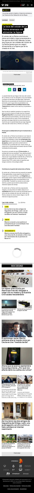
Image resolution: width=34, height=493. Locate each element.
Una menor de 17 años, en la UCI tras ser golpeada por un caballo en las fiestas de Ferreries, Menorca (24, 387)
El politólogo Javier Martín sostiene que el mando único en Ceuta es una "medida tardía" (16, 340)
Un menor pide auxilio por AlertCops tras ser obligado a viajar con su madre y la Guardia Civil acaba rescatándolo (16, 292)
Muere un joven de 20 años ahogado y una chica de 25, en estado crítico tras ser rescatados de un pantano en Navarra (17, 235)
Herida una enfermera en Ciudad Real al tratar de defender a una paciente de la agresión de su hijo (24, 446)
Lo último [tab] (21, 202)
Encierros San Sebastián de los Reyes (11, 1)
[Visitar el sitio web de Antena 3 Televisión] (6, 466)
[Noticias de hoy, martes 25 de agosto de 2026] (24, 304)
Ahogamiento (10, 231)
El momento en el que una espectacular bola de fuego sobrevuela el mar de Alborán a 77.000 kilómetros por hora (9, 311)
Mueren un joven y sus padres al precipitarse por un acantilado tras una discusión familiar (16, 223)
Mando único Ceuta (25, 1)
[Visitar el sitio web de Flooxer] (26, 473)
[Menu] (32, 5)
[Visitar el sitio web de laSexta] (13, 466)
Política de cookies (26, 485)
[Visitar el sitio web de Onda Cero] (20, 470)
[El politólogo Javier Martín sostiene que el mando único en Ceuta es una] (17, 328)
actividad (6, 179)
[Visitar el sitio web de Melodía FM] (8, 473)
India (7, 220)
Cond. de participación (13, 488)
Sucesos (12, 20)
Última (23, 5)
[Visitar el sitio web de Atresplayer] (17, 473)
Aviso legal (6, 485)
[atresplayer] (28, 5)
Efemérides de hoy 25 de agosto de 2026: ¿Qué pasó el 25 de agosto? (9, 386)
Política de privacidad (15, 485)
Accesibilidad (23, 488)
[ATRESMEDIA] (17, 461)
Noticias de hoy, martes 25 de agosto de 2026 (24, 309)
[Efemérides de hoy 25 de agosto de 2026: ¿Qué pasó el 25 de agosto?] (9, 379)
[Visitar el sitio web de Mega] (6, 470)
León (6, 207)
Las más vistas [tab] (8, 202)
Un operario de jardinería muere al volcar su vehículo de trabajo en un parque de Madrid (8, 446)
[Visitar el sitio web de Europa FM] (28, 470)
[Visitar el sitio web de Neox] (20, 466)
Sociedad (17, 266)
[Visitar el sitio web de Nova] (28, 466)
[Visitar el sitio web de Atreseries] (13, 470)
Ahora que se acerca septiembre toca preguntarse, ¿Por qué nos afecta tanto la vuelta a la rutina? (17, 368)
